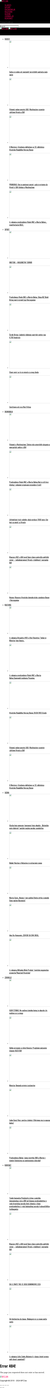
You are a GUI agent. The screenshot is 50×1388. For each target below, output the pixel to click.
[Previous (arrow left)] (1, 1387)
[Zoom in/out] (8, 1385)
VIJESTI (8, 5)
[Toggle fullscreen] (6, 1385)
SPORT (7, 7)
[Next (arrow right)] (3, 1387)
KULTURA (8, 12)
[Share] (3, 1385)
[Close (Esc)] (1, 1385)
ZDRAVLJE (9, 16)
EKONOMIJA (10, 9)
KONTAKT (9, 18)
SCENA (7, 14)
